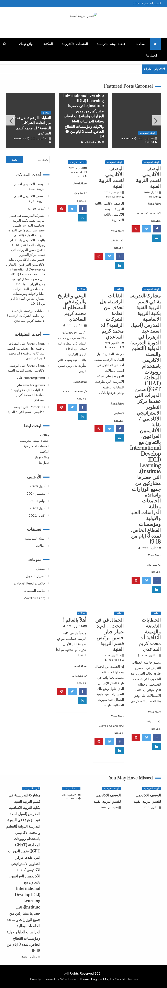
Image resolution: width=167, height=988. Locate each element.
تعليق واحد (78, 192)
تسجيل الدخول (35, 576)
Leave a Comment (147, 213)
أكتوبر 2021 (37, 515)
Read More (154, 203)
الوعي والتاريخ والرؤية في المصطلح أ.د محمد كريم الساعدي (72, 307)
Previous (10, 120)
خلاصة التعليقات (34, 591)
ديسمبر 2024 (36, 493)
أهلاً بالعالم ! (75, 620)
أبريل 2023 (37, 508)
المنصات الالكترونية (75, 44)
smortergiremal (34, 378)
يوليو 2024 (37, 501)
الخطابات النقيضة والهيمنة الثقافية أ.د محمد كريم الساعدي (150, 635)
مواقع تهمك (26, 44)
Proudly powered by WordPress (53, 979)
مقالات (140, 44)
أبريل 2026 (37, 486)
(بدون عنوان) (36, 208)
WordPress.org (34, 598)
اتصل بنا (151, 55)
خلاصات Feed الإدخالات (29, 583)
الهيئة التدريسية (147, 132)
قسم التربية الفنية (83, 23)
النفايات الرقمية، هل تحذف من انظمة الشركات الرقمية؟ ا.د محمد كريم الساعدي (31, 126)
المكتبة (48, 44)
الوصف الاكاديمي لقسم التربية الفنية (148, 177)
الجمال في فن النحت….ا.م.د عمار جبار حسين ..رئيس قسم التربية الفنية (109, 635)
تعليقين (117, 413)
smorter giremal (34, 385)
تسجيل (40, 569)
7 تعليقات (116, 240)
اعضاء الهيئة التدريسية (111, 44)
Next (156, 120)
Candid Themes (126, 979)
